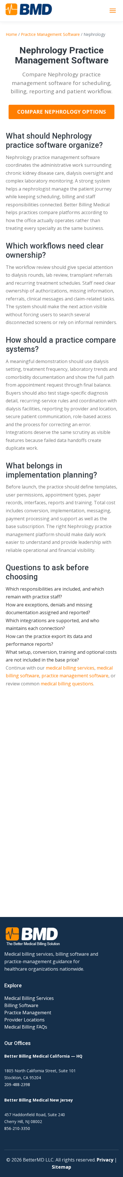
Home (11, 34)
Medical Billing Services (29, 998)
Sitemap (61, 1167)
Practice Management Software (50, 34)
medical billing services (70, 668)
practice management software (74, 675)
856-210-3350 (17, 1128)
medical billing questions (67, 683)
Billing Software (21, 1005)
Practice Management (27, 1012)
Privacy (105, 1160)
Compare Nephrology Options (61, 111)
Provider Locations (24, 1020)
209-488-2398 (17, 1084)
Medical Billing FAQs (25, 1027)
